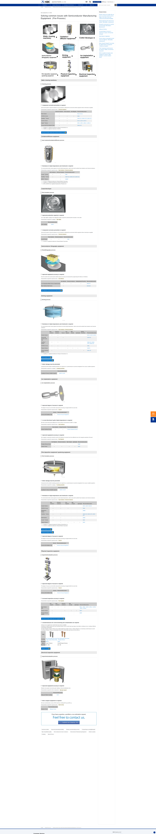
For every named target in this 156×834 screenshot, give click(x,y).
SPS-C (81, 607)
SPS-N (94, 607)
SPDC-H (89, 123)
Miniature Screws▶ (46, 648)
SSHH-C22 (89, 118)
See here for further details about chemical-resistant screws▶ (54, 132)
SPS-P (81, 608)
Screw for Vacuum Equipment (63, 414)
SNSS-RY (89, 283)
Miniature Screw (53, 709)
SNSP (79, 444)
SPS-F (84, 607)
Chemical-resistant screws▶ (47, 360)
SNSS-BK (88, 285)
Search (116, 5)
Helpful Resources (48, 7)
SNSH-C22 (79, 118)
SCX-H (81, 120)
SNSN (84, 517)
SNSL (78, 116)
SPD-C (78, 123)
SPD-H (81, 123)
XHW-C (52, 224)
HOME (42, 7)
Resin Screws (80, 113)
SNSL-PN (89, 350)
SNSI (66, 174)
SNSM (84, 510)
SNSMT (66, 179)
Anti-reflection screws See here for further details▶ (52, 290)
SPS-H (87, 607)
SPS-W (84, 608)
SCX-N (85, 120)
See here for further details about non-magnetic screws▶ (53, 618)
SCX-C (78, 120)
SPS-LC (91, 607)
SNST (79, 446)
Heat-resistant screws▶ (46, 357)
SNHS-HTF (79, 125)
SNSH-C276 (84, 118)
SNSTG (88, 348)
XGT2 (58, 694)
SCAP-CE (89, 337)
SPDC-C (85, 123)
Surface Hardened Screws (72, 429)
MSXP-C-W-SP (62, 373)
